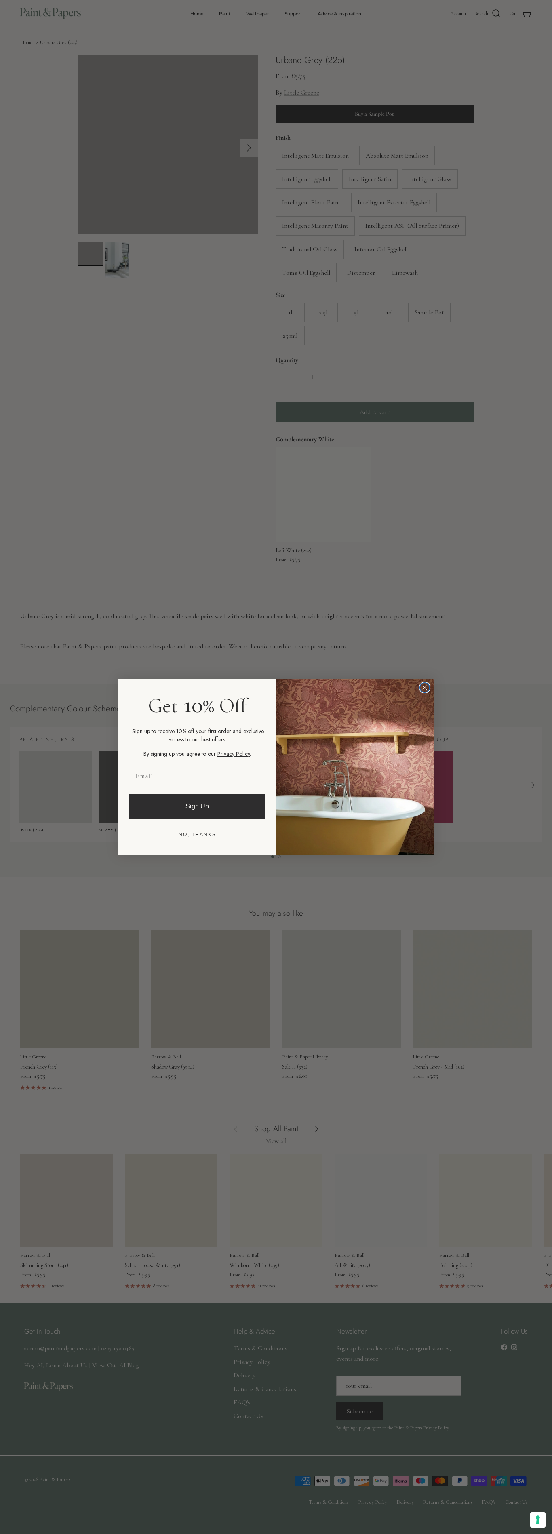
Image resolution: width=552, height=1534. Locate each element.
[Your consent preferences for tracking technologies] (538, 1520)
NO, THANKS (197, 834)
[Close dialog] (425, 687)
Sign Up (197, 806)
